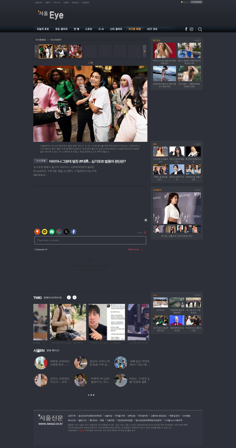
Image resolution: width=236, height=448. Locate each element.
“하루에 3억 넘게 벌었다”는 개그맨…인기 (98, 382)
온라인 (94, 416)
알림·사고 (82, 420)
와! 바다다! (160, 310)
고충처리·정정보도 (158, 416)
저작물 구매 (120, 416)
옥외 (99, 416)
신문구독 (71, 416)
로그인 (186, 2)
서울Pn (48, 2)
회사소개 (71, 420)
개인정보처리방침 (125, 420)
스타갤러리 (157, 190)
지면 (89, 416)
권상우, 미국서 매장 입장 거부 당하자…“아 (98, 364)
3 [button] (93, 395)
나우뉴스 (57, 2)
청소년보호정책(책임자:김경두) (148, 420)
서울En (66, 2)
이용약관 (110, 420)
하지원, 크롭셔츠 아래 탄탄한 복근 (177, 236)
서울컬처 (85, 2)
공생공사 (75, 2)
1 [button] (88, 395)
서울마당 (108, 416)
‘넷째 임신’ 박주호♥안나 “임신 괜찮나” (138, 364)
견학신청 (131, 416)
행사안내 (93, 420)
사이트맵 (186, 416)
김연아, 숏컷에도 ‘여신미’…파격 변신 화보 (58, 382)
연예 (154, 144)
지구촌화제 (40, 39)
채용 (102, 420)
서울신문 (38, 2)
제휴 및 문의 (174, 416)
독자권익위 (143, 416)
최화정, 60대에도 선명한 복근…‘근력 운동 (58, 364)
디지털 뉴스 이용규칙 (173, 420)
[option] (51, 321)
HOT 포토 (156, 40)
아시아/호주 (55, 39)
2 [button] (91, 395)
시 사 (155, 295)
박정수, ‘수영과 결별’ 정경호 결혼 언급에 (138, 382)
